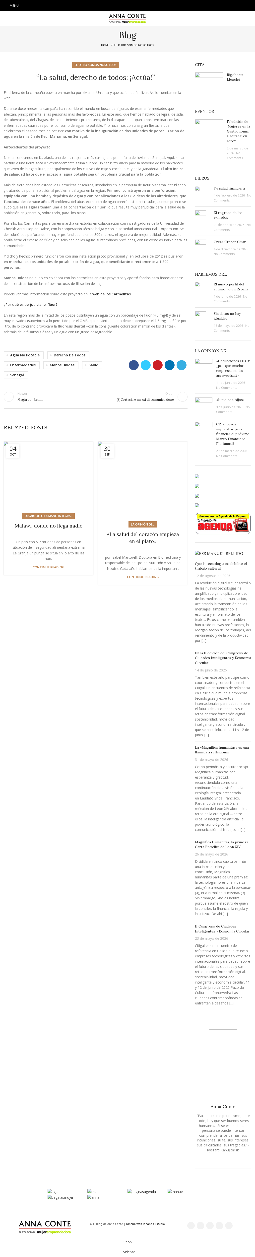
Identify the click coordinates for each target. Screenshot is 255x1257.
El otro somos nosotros (134, 45)
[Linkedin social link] (140, 5)
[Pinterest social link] (158, 365)
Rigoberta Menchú (235, 77)
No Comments (224, 254)
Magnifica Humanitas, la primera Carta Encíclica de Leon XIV (221, 844)
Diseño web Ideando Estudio (145, 1224)
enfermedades (23, 365)
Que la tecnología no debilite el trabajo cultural (221, 566)
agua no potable (25, 355)
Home (105, 45)
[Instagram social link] (127, 5)
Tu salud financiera (229, 188)
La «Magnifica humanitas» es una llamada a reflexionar (222, 750)
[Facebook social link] (114, 5)
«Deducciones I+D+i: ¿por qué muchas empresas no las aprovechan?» (233, 368)
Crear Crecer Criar (230, 242)
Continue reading (48, 567)
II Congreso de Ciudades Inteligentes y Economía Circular (222, 928)
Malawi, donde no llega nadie (48, 526)
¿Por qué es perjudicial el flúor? (31, 304)
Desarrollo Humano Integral (48, 516)
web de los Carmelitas (111, 294)
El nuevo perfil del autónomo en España (231, 286)
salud (93, 365)
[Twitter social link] (121, 5)
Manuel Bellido (225, 553)
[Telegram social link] (182, 365)
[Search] (250, 6)
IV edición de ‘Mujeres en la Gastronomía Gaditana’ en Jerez (238, 131)
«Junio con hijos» (230, 399)
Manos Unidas (62, 365)
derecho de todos (69, 355)
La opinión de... (143, 524)
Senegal (17, 375)
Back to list (95, 397)
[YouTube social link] (134, 5)
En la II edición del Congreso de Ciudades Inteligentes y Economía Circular (223, 658)
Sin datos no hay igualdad (227, 316)
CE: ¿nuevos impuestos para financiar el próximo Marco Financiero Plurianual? (233, 434)
